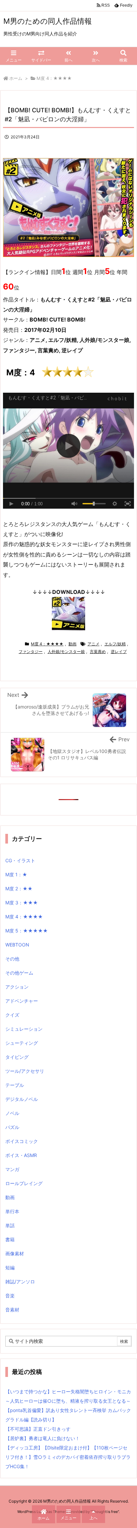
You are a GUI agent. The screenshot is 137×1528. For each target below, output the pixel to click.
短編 (10, 1267)
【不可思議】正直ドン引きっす (37, 1429)
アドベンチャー (21, 1001)
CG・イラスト (20, 860)
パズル (12, 1127)
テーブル (14, 1085)
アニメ (93, 643)
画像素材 (14, 1253)
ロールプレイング (24, 1183)
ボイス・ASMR (21, 1155)
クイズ (12, 1015)
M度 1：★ (16, 874)
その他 (12, 959)
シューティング (21, 1043)
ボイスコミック (21, 1141)
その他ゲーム (19, 973)
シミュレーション (24, 1029)
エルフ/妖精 (115, 643)
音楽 (10, 1295)
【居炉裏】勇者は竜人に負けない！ (42, 1438)
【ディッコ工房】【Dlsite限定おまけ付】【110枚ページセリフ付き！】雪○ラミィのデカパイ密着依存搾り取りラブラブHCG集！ (68, 1457)
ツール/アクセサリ (24, 1071)
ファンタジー (31, 651)
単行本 (12, 1211)
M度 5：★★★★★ (26, 930)
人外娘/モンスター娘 (66, 651)
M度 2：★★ (19, 888)
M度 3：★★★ (21, 902)
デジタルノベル (21, 1099)
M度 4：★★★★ (54, 78)
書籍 (10, 1239)
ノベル (12, 1113)
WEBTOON (17, 944)
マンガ (12, 1169)
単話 (10, 1225)
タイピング (17, 1057)
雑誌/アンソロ (20, 1281)
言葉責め (98, 651)
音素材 (12, 1309)
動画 (72, 643)
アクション (17, 987)
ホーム (15, 78)
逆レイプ (119, 651)
